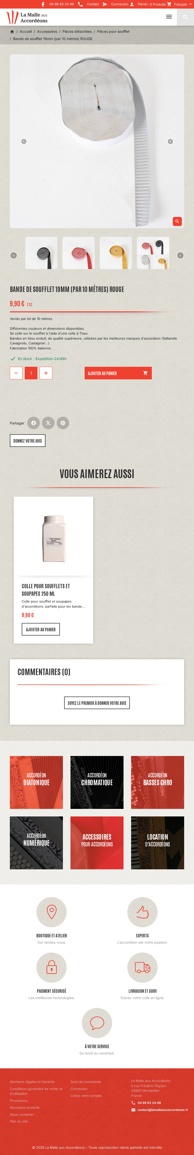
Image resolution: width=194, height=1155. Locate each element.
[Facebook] (43, 3)
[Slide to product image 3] (78, 253)
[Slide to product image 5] (153, 253)
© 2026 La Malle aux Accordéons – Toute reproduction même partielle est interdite (97, 1147)
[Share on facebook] (33, 423)
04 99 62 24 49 (149, 1103)
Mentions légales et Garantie (32, 1082)
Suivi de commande (85, 1082)
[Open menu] (169, 16)
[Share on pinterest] (63, 423)
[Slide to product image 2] (41, 253)
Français (180, 4)
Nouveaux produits (25, 1107)
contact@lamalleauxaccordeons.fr (163, 1110)
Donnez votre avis (27, 440)
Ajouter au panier (118, 373)
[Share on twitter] (48, 423)
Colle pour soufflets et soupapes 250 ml (46, 589)
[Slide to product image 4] (116, 253)
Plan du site (19, 1121)
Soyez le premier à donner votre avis (97, 702)
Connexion (79, 1089)
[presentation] (13, 255)
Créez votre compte (86, 1096)
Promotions (19, 1101)
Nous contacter (22, 1114)
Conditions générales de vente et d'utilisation (36, 1091)
